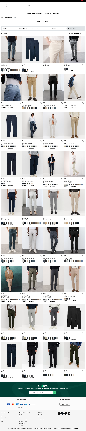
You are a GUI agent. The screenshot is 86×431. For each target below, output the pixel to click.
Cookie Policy (43, 428)
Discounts (21, 417)
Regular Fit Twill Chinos (69, 296)
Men (6, 17)
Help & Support (56, 13)
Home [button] (55, 11)
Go (54, 392)
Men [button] (37, 11)
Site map (21, 425)
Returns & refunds (5, 419)
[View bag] (82, 5)
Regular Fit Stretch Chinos (70, 105)
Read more (43, 24)
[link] (82, 0)
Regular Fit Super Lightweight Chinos (5, 67)
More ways (21, 407)
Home (2, 17)
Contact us (40, 414)
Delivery (3, 414)
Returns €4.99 (48, 13)
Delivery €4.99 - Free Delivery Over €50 (34, 13)
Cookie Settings (67, 428)
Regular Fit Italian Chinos (49, 67)
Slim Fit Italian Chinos (69, 67)
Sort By (71, 33)
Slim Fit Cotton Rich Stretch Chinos (27, 106)
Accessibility (50, 428)
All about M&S (41, 419)
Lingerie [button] (31, 11)
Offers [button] (61, 11)
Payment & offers (23, 421)
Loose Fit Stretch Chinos (28, 181)
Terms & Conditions (27, 428)
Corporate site (41, 417)
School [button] (50, 11)
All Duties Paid (43, 1)
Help (2, 421)
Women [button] (25, 11)
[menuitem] (25, 11)
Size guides (22, 423)
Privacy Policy (36, 428)
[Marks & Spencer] (5, 5)
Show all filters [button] (72, 28)
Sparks (20, 414)
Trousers (10, 17)
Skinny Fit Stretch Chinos (7, 105)
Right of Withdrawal (58, 428)
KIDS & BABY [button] (43, 11)
